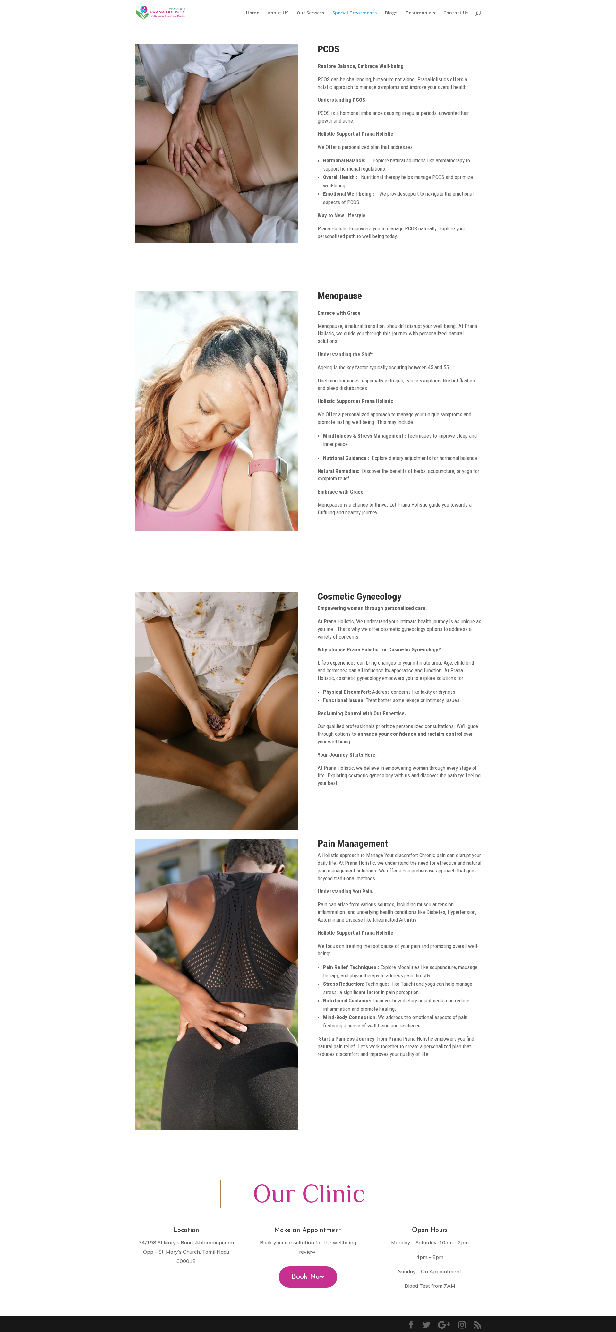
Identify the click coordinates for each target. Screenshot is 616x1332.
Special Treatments (354, 13)
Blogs (391, 13)
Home (252, 13)
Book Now (308, 1277)
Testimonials (420, 13)
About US (278, 13)
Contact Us (455, 13)
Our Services (310, 13)
